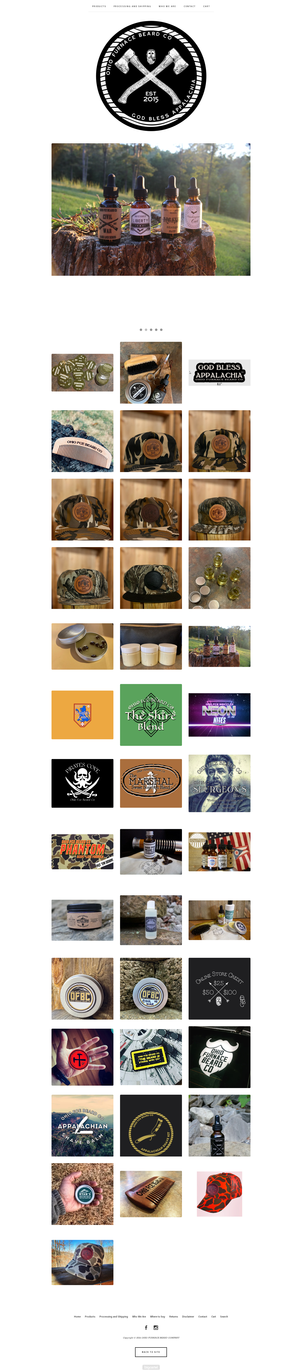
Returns (173, 1316)
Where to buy (157, 1316)
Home (77, 1316)
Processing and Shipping (132, 6)
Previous (59, 233)
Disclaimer (188, 1316)
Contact (190, 6)
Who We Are (167, 6)
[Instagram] (156, 1327)
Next (243, 233)
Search (224, 1316)
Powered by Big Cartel (151, 1367)
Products (99, 6)
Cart (206, 6)
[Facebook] (146, 1327)
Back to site (151, 1352)
